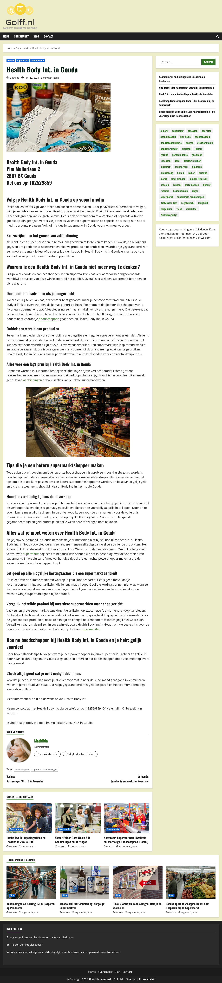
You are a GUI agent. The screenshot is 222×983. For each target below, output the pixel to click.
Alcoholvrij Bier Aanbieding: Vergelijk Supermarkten (186, 87)
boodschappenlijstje (171, 143)
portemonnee (192, 185)
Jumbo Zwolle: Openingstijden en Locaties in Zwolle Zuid (26, 840)
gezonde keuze (180, 155)
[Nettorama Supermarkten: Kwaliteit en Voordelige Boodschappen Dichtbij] (126, 818)
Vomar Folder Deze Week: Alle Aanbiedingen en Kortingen (72, 840)
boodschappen (49, 319)
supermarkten (90, 629)
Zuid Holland (37, 60)
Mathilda (14, 77)
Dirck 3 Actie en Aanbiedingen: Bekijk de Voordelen (186, 94)
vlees (179, 209)
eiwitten (186, 149)
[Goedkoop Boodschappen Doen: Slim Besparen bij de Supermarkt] (191, 882)
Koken (180, 173)
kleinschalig (167, 173)
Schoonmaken (180, 191)
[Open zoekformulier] (217, 36)
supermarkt (31, 554)
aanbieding (177, 131)
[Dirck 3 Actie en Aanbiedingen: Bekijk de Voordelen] (138, 882)
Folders (198, 149)
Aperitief (206, 131)
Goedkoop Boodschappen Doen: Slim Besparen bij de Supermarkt (187, 906)
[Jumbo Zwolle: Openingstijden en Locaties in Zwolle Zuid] (29, 818)
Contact (48, 36)
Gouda (10, 60)
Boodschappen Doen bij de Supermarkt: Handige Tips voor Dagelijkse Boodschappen (187, 114)
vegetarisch (187, 203)
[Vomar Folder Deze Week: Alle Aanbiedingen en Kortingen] (77, 818)
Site (128, 979)
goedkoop (197, 155)
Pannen (177, 185)
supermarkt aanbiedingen (44, 769)
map (133, 979)
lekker (191, 173)
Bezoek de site (47, 754)
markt (164, 179)
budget (189, 143)
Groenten (165, 161)
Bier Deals (185, 137)
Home (6, 36)
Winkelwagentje (169, 215)
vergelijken (166, 209)
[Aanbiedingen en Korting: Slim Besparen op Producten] (31, 882)
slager (195, 191)
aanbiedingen (32, 380)
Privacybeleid (147, 979)
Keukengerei (181, 167)
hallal (177, 161)
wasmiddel (191, 209)
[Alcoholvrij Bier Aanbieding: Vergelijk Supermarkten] (85, 882)
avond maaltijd (168, 137)
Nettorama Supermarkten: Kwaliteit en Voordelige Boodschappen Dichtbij (126, 840)
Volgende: (130, 778)
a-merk (164, 131)
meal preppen (178, 179)
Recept (207, 185)
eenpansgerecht (169, 149)
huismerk (165, 167)
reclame (165, 191)
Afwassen (192, 131)
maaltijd (203, 173)
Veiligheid (203, 203)
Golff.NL (119, 979)
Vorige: (25, 778)
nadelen (165, 185)
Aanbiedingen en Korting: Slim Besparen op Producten (31, 906)
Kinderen (197, 167)
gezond (164, 155)
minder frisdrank (198, 179)
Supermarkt (21, 36)
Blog (36, 36)
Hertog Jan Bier (192, 161)
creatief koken (205, 143)
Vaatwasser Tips (169, 203)
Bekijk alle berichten (80, 754)
